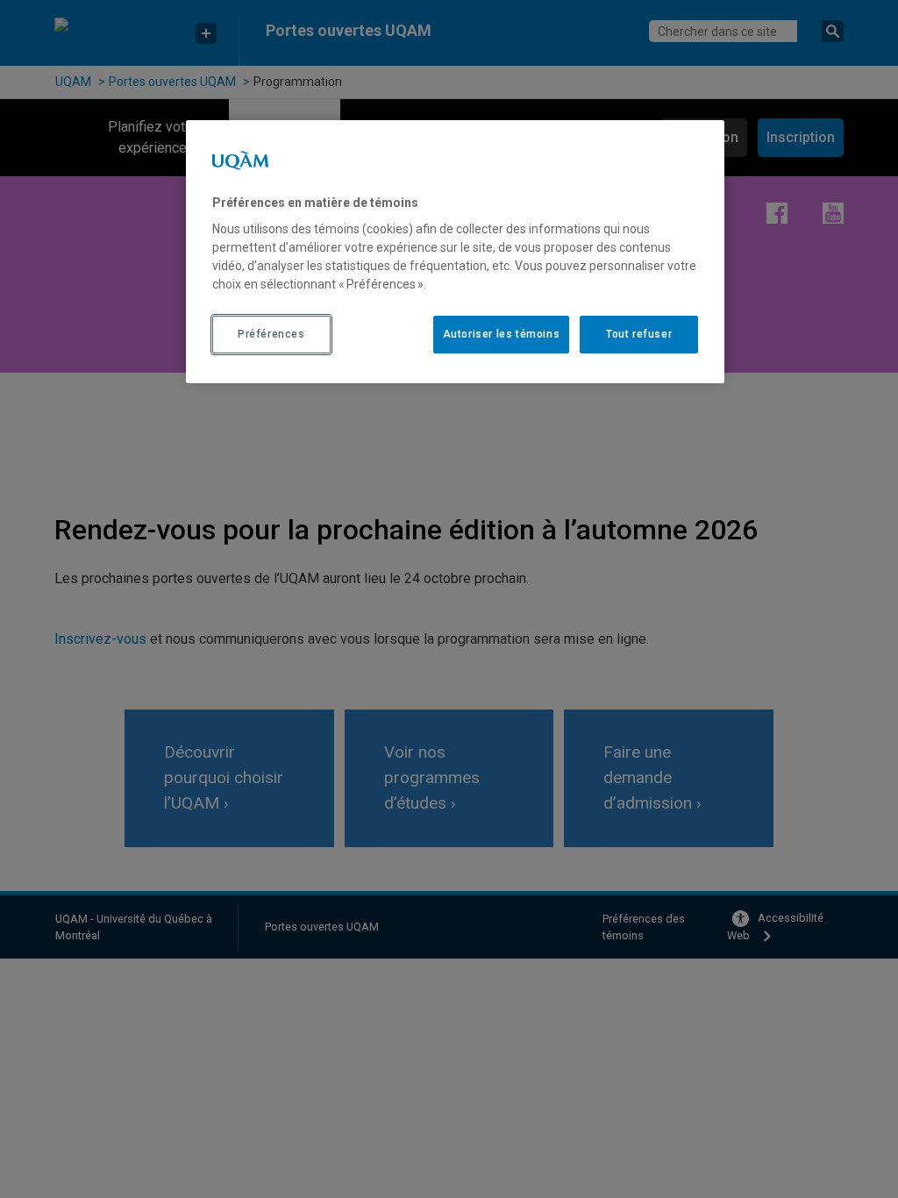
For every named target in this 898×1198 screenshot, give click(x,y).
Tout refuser (639, 334)
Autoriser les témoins (501, 334)
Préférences (271, 334)
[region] (455, 251)
